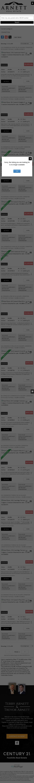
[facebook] (17, 743)
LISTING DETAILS (6, 81)
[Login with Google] (6, 38)
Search (17, 22)
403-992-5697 (21, 89)
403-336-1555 (5, 89)
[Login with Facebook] (2, 38)
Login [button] (17, 37)
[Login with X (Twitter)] (10, 38)
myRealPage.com (17, 766)
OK (17, 171)
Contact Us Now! (17, 736)
